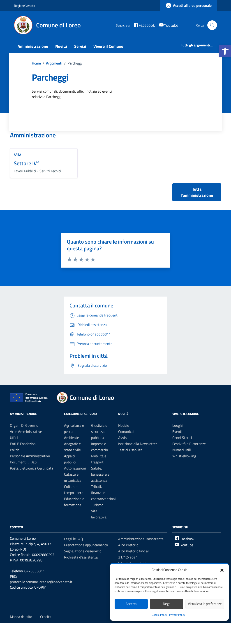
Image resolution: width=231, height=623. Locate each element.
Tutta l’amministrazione (197, 192)
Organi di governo (24, 425)
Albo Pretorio (128, 545)
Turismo (97, 505)
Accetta (131, 603)
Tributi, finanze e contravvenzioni (103, 492)
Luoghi (177, 425)
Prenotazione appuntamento (86, 545)
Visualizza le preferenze (205, 603)
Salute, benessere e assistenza (100, 474)
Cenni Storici (182, 437)
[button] (225, 51)
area (17, 154)
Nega (167, 603)
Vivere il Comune (108, 46)
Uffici (14, 437)
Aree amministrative (26, 431)
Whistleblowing (184, 456)
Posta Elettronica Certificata (31, 468)
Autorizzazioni (75, 468)
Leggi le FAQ (73, 539)
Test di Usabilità (130, 450)
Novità (61, 46)
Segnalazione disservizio (82, 551)
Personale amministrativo (30, 456)
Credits (45, 616)
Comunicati (127, 431)
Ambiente (71, 437)
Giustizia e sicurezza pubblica (99, 431)
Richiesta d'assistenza (81, 557)
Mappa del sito (21, 616)
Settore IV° (27, 163)
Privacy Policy (177, 615)
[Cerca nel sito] (212, 25)
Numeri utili (181, 450)
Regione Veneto (24, 5)
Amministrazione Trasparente (141, 539)
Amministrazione (33, 46)
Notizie (123, 425)
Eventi (177, 431)
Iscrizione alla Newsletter (137, 443)
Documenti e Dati (23, 462)
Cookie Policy (159, 615)
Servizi (80, 46)
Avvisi (122, 437)
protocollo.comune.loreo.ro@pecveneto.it (41, 582)
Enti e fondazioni (23, 443)
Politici (15, 450)
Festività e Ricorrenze (189, 443)
